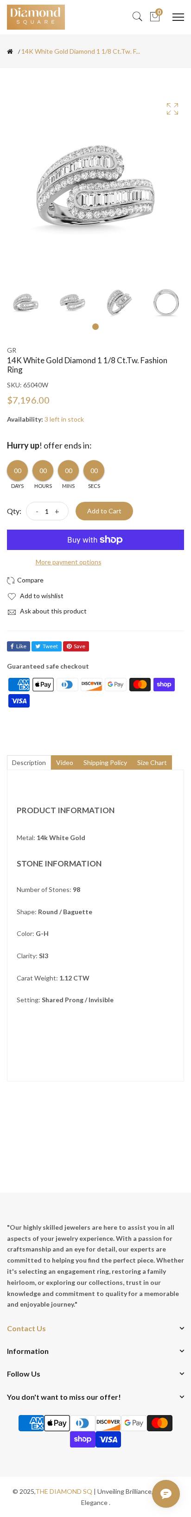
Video (64, 762)
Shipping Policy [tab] (105, 762)
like (21, 646)
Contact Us (26, 1328)
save (79, 646)
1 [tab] (95, 326)
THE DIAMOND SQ (63, 1491)
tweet (50, 646)
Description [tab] (29, 762)
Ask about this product (53, 611)
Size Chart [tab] (152, 762)
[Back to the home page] (10, 51)
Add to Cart (104, 511)
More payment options (69, 562)
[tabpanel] (26, 302)
